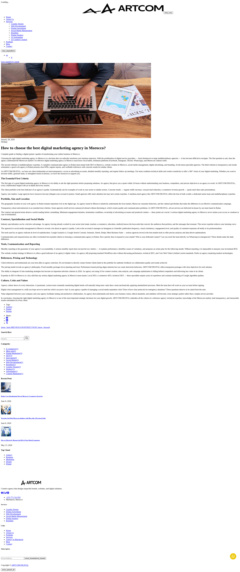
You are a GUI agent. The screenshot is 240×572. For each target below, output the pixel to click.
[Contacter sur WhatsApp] (233, 556)
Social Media (12, 360)
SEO (9, 356)
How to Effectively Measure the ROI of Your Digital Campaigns (20, 440)
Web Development (18, 26)
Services (9, 22)
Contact (9, 46)
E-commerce (12, 349)
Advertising (12, 371)
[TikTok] (6, 493)
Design (9, 311)
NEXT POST (38, 327)
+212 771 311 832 (13, 497)
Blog (8, 44)
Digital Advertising (18, 28)
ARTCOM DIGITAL (20, 565)
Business (9, 457)
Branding (14, 33)
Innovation (11, 358)
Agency (9, 307)
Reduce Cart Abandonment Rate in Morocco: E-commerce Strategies (22, 396)
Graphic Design (17, 24)
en (7, 55)
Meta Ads (11, 351)
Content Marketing (14, 374)
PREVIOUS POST (13, 327)
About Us (10, 19)
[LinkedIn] (8, 493)
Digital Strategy (17, 35)
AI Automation (17, 37)
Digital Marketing (14, 353)
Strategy (10, 369)
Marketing (10, 459)
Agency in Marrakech (14, 539)
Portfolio (9, 42)
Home (8, 17)
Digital (8, 309)
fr (11, 57)
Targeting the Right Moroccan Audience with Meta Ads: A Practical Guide (23, 418)
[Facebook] (2, 493)
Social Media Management (21, 31)
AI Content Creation (19, 40)
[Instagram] (4, 493)
